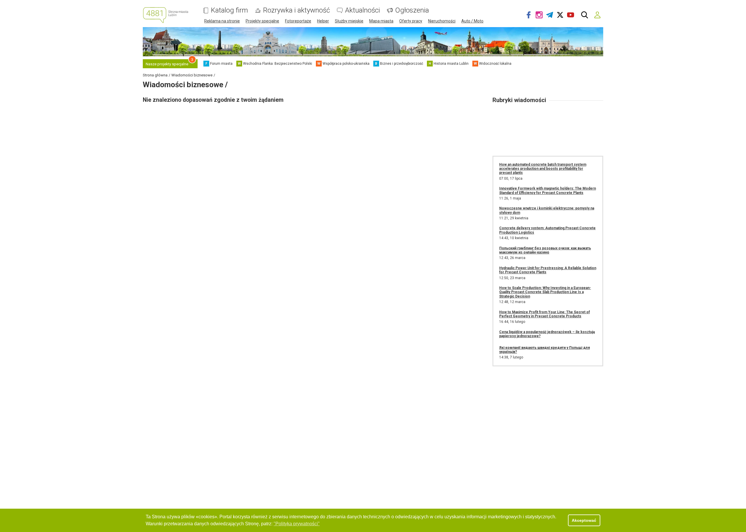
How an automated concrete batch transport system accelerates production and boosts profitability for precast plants (542, 168)
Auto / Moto (472, 21)
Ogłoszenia (412, 10)
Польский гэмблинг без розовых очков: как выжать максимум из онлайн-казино (545, 250)
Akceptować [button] (584, 520)
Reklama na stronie (222, 21)
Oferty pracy (410, 21)
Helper (323, 21)
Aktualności (362, 10)
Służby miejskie (349, 21)
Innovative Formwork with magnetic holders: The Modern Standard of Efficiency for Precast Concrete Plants (547, 190)
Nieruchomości (441, 21)
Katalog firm (229, 10)
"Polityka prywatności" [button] (297, 523)
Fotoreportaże (298, 21)
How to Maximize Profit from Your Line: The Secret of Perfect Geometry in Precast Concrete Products (544, 314)
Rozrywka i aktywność (296, 10)
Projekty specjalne (262, 21)
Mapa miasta (381, 21)
